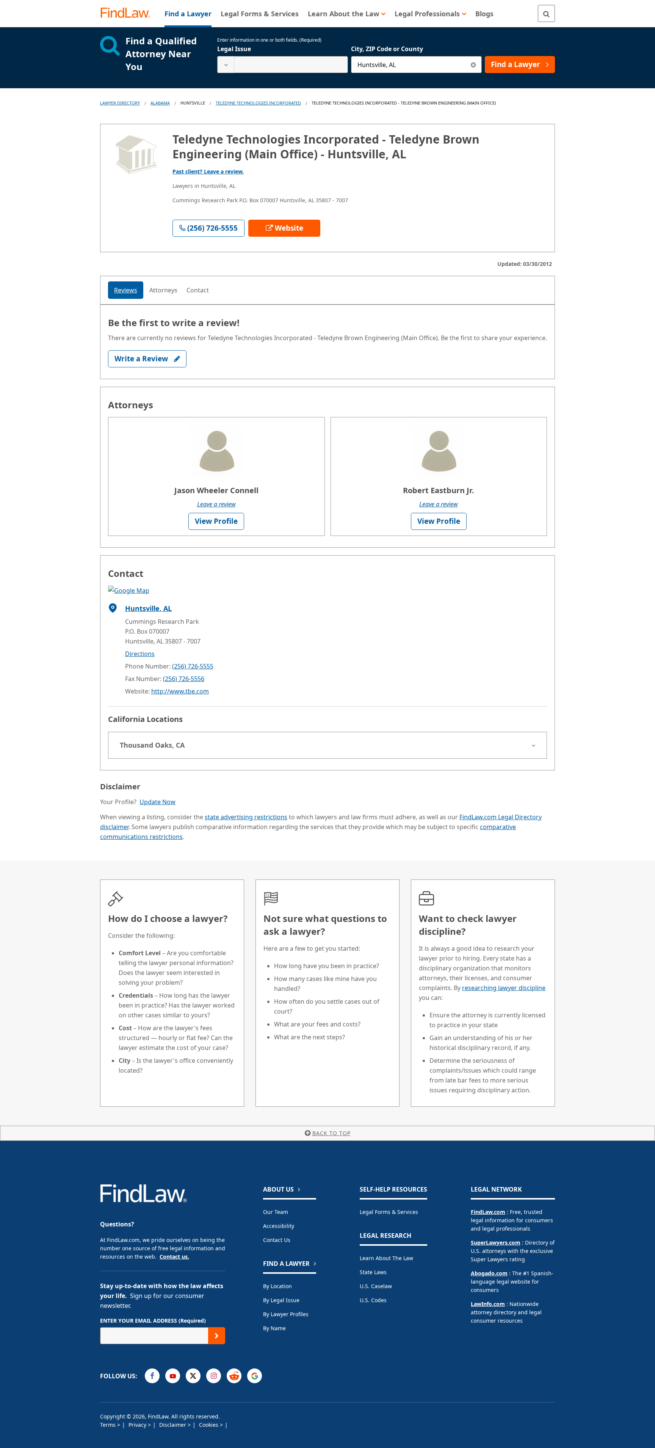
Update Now (157, 802)
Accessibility (278, 1225)
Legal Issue (234, 49)
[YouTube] (172, 1375)
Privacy (138, 1424)
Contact (197, 290)
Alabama (160, 103)
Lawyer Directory (120, 103)
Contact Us (276, 1239)
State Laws (373, 1272)
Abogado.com (489, 1273)
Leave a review (216, 504)
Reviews (125, 290)
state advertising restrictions (246, 817)
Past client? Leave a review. (208, 171)
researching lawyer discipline (503, 988)
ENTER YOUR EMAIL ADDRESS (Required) (153, 1320)
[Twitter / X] (193, 1375)
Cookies (209, 1424)
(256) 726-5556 (183, 679)
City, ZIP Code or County (387, 49)
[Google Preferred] (254, 1375)
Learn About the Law (386, 1258)
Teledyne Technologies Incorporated (258, 103)
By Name (274, 1328)
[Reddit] (234, 1375)
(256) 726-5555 (192, 666)
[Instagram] (213, 1375)
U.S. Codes (373, 1300)
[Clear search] (473, 64)
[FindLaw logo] (128, 13)
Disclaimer (173, 1424)
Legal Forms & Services (389, 1211)
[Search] (546, 13)
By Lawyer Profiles (286, 1314)
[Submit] (216, 1335)
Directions (140, 654)
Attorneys (163, 290)
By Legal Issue (281, 1300)
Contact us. (174, 1256)
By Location (277, 1286)
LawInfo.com (488, 1303)
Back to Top (331, 1133)
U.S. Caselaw (376, 1286)
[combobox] (282, 64)
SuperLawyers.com (495, 1242)
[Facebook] (152, 1375)
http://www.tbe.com (180, 691)
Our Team (275, 1211)
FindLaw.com (488, 1211)
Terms (108, 1424)
